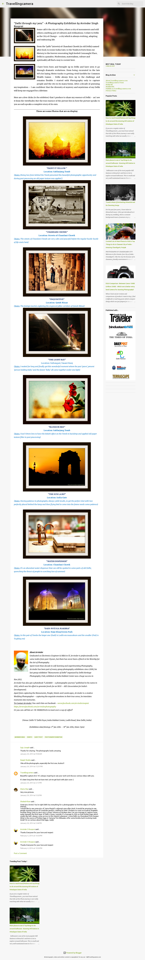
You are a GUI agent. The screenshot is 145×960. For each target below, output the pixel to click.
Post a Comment (20, 853)
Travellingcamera (19, 4)
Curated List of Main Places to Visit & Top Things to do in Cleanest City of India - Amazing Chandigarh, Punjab (120, 244)
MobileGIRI (110, 87)
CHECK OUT (110, 66)
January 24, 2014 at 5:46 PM (31, 823)
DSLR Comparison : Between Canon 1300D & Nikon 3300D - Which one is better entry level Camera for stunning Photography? (120, 286)
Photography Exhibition (53, 737)
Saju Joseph (25, 748)
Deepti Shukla (25, 760)
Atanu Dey (24, 789)
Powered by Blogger (74, 953)
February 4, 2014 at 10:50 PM (31, 836)
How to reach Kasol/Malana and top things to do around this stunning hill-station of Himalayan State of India (24, 886)
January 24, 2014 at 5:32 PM (31, 795)
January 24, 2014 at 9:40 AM (31, 754)
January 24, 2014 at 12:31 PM (31, 766)
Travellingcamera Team (115, 83)
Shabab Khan (25, 801)
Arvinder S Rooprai (27, 829)
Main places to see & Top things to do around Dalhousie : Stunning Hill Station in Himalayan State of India (24, 929)
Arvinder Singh (20, 737)
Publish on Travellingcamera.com (118, 89)
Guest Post (38, 737)
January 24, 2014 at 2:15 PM (31, 783)
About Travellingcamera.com (116, 81)
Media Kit (109, 85)
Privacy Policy (111, 91)
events (29, 737)
